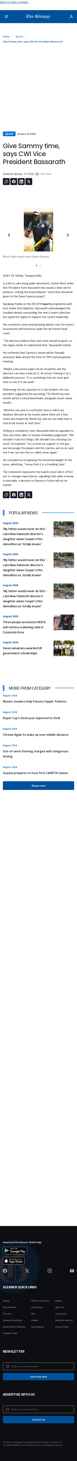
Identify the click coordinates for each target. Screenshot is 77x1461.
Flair (33, 1313)
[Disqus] (38, 1067)
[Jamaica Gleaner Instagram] (49, 1271)
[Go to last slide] (9, 235)
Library (6, 1300)
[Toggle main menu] (6, 16)
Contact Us (61, 1313)
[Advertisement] (38, 91)
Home (6, 36)
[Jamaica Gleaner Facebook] (5, 1271)
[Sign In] (71, 16)
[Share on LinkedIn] (21, 181)
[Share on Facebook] (13, 181)
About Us (59, 1307)
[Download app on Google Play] (38, 1250)
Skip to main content (14, 2)
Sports (19, 36)
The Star (7, 1313)
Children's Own (10, 1333)
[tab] (36, 265)
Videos (58, 1300)
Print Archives (9, 1307)
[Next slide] (67, 235)
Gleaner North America (14, 1326)
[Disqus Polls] (38, 976)
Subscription (37, 1326)
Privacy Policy (62, 1326)
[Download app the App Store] (38, 1260)
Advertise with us (64, 1320)
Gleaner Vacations (40, 1300)
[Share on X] (28, 181)
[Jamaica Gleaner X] (27, 1271)
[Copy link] (6, 181)
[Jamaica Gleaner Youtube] (72, 1271)
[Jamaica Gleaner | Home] (39, 16)
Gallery (34, 1320)
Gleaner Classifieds (12, 1320)
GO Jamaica (37, 1307)
